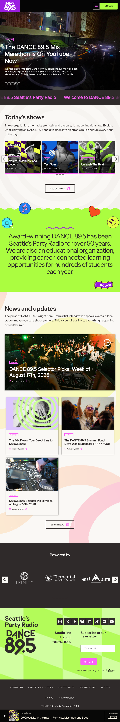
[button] (6, 83)
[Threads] (67, 621)
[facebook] (74, 621)
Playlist (112, 717)
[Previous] (4, 159)
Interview (13, 435)
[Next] (115, 159)
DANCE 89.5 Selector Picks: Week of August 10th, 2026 (30, 502)
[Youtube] (111, 621)
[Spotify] (104, 621)
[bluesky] (82, 621)
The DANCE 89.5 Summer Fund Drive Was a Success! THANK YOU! (87, 442)
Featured (9, 46)
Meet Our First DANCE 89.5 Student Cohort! (40, 57)
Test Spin (50, 164)
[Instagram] (60, 621)
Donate (109, 6)
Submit (88, 662)
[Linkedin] (89, 621)
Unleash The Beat (92, 164)
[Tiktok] (97, 621)
